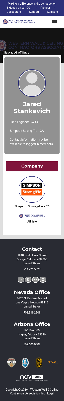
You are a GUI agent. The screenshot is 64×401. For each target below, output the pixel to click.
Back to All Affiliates (16, 52)
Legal (50, 393)
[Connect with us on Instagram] (28, 280)
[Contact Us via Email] (42, 280)
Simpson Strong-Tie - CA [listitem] (32, 206)
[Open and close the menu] (48, 22)
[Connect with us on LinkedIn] (21, 280)
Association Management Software (32, 380)
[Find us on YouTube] (35, 280)
